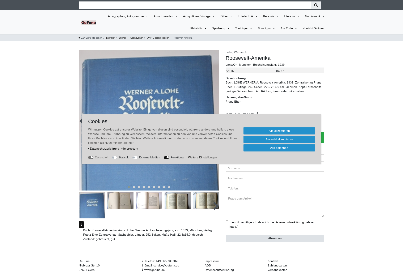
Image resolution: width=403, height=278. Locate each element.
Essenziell (101, 157)
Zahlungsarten (277, 265)
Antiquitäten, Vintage (197, 16)
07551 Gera (87, 269)
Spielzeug (219, 28)
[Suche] (316, 5)
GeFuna (84, 261)
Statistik (123, 157)
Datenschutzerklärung (219, 269)
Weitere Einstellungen (202, 157)
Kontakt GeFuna (313, 28)
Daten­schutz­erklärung (105, 148)
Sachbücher (136, 38)
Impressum (212, 261)
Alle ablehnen (279, 147)
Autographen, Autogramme (126, 16)
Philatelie (196, 28)
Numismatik (313, 16)
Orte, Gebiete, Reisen (157, 38)
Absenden (275, 238)
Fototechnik (246, 16)
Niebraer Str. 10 (89, 265)
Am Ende (287, 28)
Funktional (177, 157)
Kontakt (273, 261)
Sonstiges (265, 28)
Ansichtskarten (164, 16)
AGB (208, 265)
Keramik (269, 16)
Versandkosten (277, 269)
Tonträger (242, 28)
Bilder (224, 16)
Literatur (290, 16)
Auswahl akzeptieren (279, 139)
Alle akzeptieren (279, 130)
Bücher (122, 38)
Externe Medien (149, 157)
